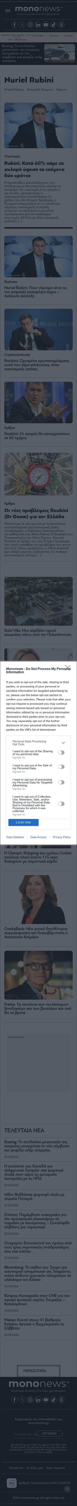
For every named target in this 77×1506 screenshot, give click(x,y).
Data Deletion (15, 837)
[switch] (61, 753)
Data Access (38, 837)
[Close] (69, 669)
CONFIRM (23, 822)
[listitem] (38, 743)
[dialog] (38, 753)
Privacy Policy (62, 837)
